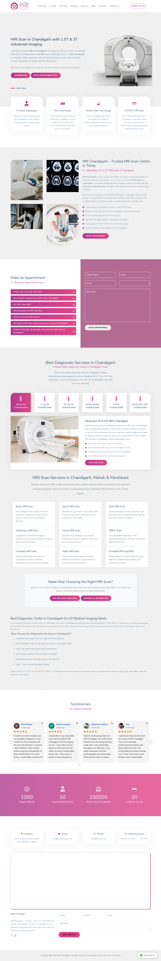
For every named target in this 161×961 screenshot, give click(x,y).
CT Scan (52, 6)
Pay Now (103, 6)
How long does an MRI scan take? (28, 310)
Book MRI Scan (96, 462)
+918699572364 (20, 75)
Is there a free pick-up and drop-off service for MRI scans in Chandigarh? (39, 331)
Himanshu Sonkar (134, 724)
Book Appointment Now (46, 75)
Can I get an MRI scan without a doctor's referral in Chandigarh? (40, 323)
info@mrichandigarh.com (62, 839)
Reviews (116, 955)
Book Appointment (95, 236)
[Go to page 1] (81, 764)
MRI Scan (42, 6)
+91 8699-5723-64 (98, 839)
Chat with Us (149, 955)
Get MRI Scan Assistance (65, 598)
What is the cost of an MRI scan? (27, 291)
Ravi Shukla (61, 724)
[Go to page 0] (79, 764)
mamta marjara (98, 724)
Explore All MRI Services (96, 598)
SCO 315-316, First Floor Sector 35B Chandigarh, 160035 (26, 840)
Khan (23, 724)
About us (84, 6)
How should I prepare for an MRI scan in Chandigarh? (36, 298)
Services (74, 6)
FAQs (99, 955)
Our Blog (92, 955)
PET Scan (63, 6)
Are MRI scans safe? (22, 304)
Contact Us (114, 6)
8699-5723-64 (139, 6)
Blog (93, 6)
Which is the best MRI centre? (26, 317)
